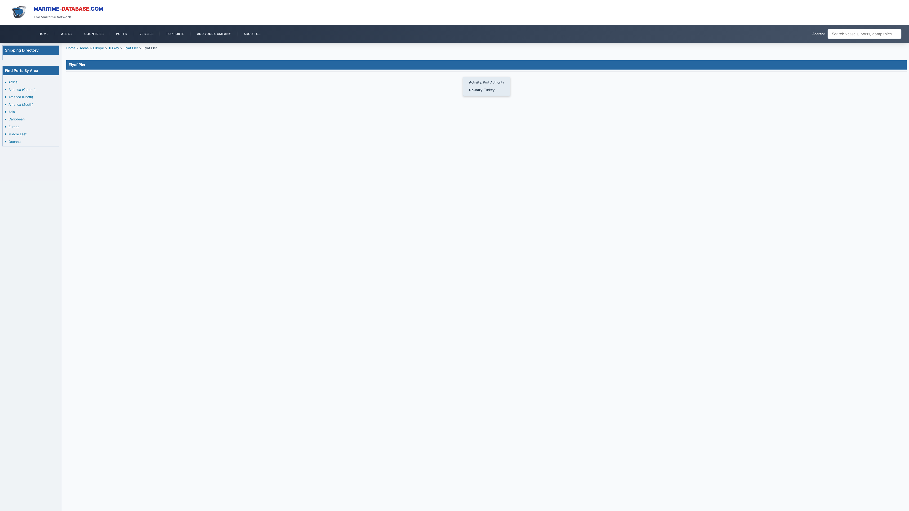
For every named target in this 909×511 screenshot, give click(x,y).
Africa (13, 82)
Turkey (113, 48)
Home (70, 48)
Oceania (15, 142)
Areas (84, 48)
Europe (14, 127)
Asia (12, 112)
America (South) (21, 104)
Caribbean (17, 119)
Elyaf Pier (131, 48)
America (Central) (22, 90)
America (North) (21, 97)
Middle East (18, 134)
